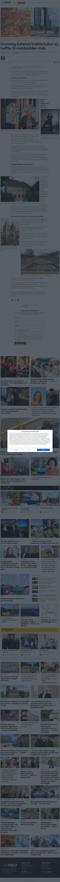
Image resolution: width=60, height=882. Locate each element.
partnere (30, 436)
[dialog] (30, 441)
